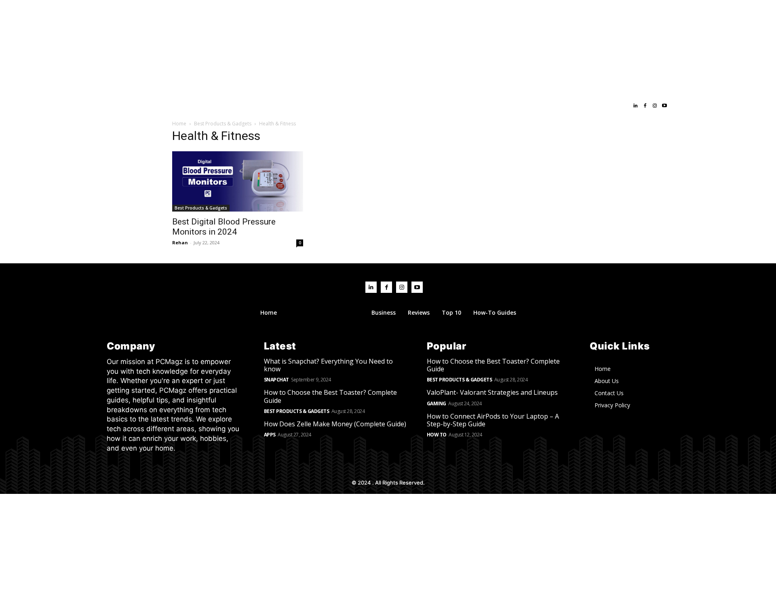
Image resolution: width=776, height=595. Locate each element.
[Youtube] (664, 106)
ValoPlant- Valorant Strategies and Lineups (492, 392)
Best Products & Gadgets (222, 123)
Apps (270, 434)
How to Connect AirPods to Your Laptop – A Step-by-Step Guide (493, 420)
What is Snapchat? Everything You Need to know (328, 365)
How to (437, 434)
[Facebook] (645, 106)
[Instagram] (655, 106)
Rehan (180, 242)
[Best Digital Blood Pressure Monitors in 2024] (237, 181)
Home (179, 123)
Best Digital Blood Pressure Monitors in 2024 (224, 227)
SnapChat (276, 379)
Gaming (436, 403)
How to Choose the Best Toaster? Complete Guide (330, 396)
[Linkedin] (635, 106)
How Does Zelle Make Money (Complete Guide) (335, 423)
